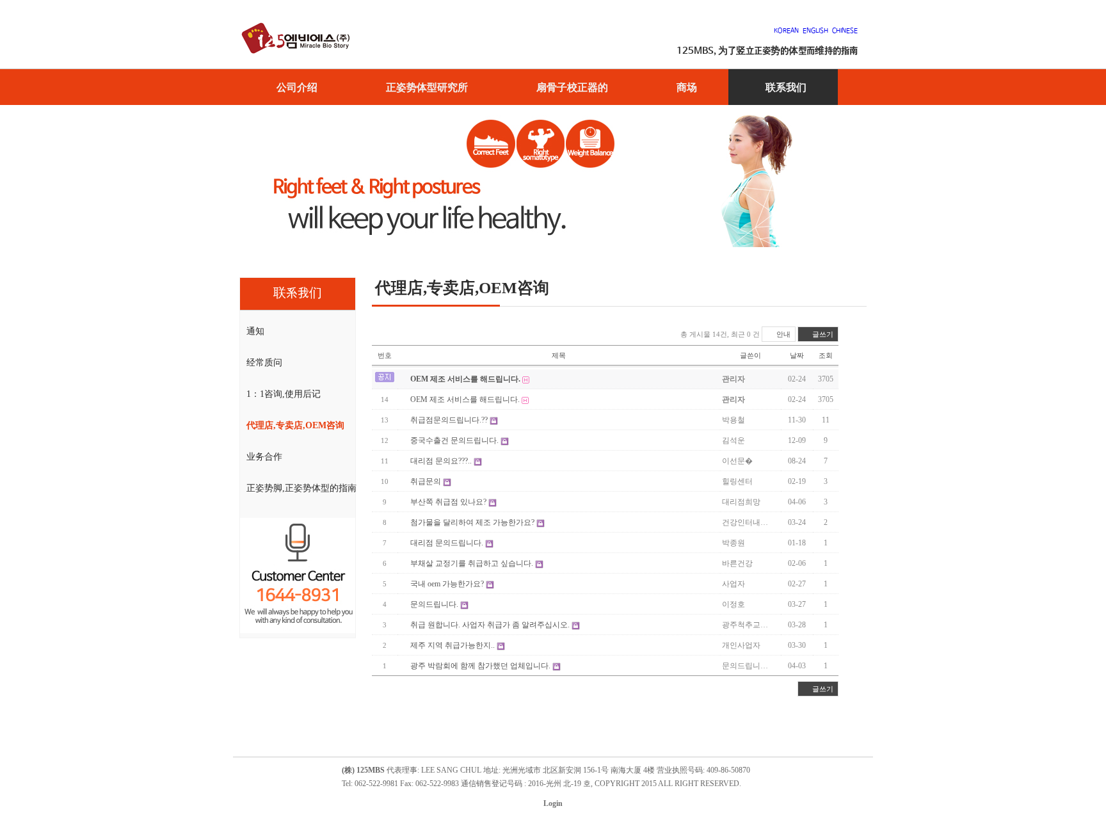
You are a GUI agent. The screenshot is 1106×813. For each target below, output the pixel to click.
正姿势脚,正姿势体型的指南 (301, 488)
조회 (826, 355)
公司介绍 (296, 87)
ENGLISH (815, 31)
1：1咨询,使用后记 (283, 394)
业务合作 (264, 457)
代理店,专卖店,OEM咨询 (295, 425)
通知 (255, 331)
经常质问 (264, 362)
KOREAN (788, 31)
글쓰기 (821, 334)
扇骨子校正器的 (572, 87)
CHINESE (845, 31)
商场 (687, 87)
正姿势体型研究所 (427, 87)
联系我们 (785, 87)
